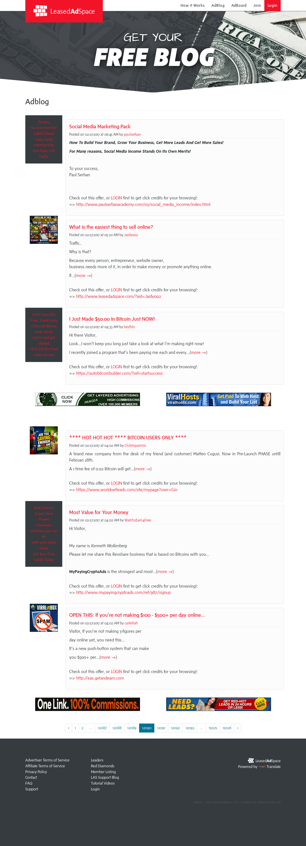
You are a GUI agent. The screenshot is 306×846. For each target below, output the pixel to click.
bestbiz (129, 327)
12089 (131, 728)
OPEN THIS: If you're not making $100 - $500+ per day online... (137, 615)
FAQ (28, 783)
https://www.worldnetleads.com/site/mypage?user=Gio (126, 489)
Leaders (97, 760)
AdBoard (239, 5)
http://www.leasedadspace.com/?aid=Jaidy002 (118, 296)
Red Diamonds (102, 766)
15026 (227, 728)
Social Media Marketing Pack (100, 126)
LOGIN (116, 197)
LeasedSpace (72, 11)
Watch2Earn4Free (138, 520)
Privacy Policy (36, 772)
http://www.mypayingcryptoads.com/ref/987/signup (123, 592)
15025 (213, 728)
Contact (31, 777)
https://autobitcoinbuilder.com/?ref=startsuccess (119, 373)
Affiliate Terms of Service (45, 766)
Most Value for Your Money (98, 512)
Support (31, 789)
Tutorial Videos (103, 783)
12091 (161, 728)
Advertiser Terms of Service (47, 760)
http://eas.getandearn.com (100, 678)
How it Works (193, 5)
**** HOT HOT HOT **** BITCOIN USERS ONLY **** (128, 437)
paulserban (132, 134)
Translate (274, 766)
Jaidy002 (131, 235)
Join (257, 5)
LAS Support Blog (105, 777)
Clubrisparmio (135, 445)
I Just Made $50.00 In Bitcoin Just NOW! (112, 319)
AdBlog (217, 5)
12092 (175, 728)
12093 (189, 728)
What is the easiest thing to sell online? (111, 227)
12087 (102, 728)
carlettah (131, 623)
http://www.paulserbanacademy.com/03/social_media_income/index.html (143, 204)
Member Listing (103, 772)
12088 (117, 728)
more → (83, 275)
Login (273, 5)
